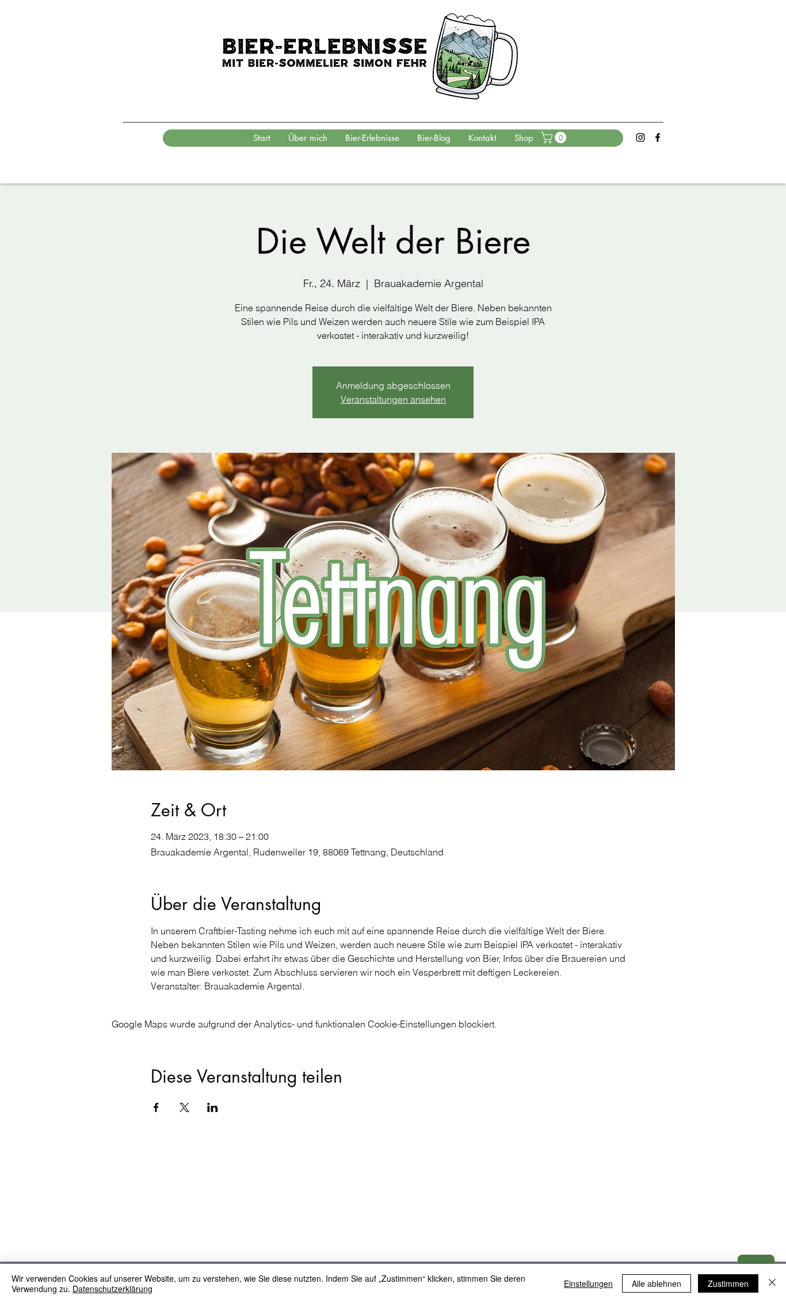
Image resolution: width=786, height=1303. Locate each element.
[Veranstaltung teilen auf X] (184, 1107)
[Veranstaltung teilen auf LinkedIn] (212, 1107)
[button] (555, 137)
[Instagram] (640, 137)
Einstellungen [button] (588, 1283)
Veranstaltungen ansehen (393, 399)
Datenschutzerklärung (112, 1288)
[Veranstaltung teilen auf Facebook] (156, 1107)
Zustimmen (728, 1283)
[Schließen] (772, 1283)
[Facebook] (657, 137)
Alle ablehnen (656, 1283)
